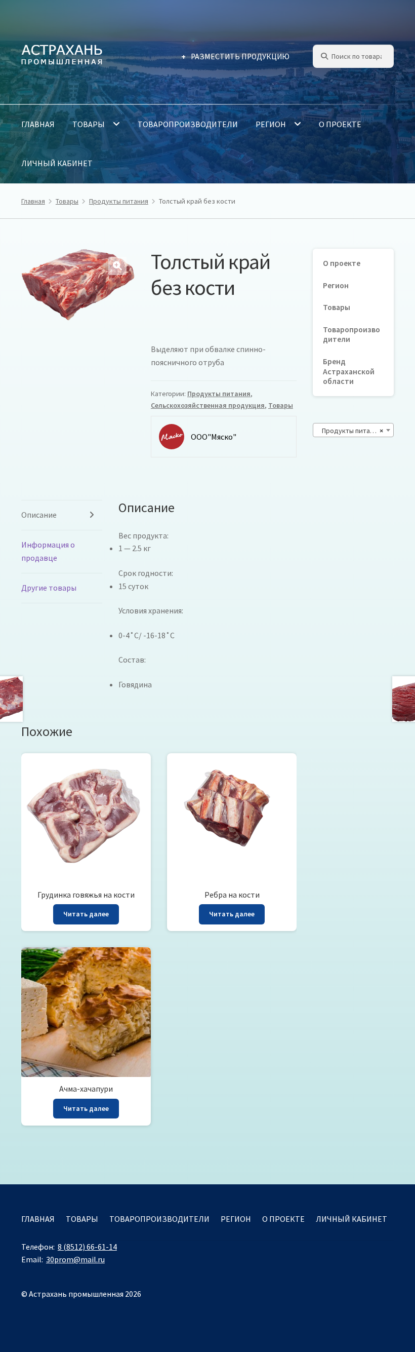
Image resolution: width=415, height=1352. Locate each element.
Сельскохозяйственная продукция (208, 405)
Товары (88, 124)
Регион (271, 124)
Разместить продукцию (240, 56)
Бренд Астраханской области (349, 372)
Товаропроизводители (188, 124)
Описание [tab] (39, 515)
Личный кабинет (57, 163)
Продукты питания (118, 201)
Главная (38, 124)
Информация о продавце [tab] (48, 551)
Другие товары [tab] (48, 588)
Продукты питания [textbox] (350, 430)
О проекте (340, 124)
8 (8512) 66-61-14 (87, 1247)
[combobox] (353, 430)
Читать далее (86, 913)
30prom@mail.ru (75, 1259)
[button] (117, 266)
